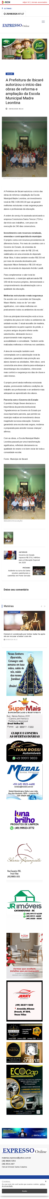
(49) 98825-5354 (8, 1173)
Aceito (24, 1191)
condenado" (14, 610)
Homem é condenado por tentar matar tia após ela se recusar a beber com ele (24, 633)
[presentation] (41, 604)
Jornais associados (39, 2)
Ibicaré (10, 72)
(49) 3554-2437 (8, 1176)
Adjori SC (26, 2)
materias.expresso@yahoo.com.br (16, 1170)
